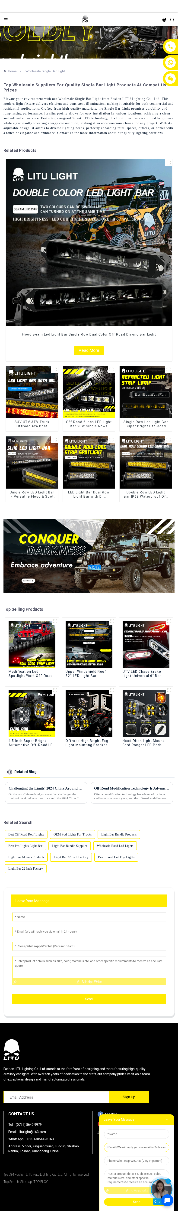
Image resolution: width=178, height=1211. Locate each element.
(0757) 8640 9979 (29, 1124)
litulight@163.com (32, 1132)
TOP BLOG (40, 1182)
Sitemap (26, 1182)
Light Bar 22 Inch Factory (25, 868)
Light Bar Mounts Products (26, 857)
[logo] (85, 19)
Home (12, 71)
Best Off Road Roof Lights (26, 834)
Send (89, 999)
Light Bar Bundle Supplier (69, 846)
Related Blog (25, 772)
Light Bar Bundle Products (119, 834)
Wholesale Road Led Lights (115, 846)
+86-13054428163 (40, 1139)
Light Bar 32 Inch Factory (71, 857)
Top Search (11, 1182)
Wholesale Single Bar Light (45, 71)
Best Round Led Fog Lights (116, 857)
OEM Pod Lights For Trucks (73, 834)
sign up (129, 1097)
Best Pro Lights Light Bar (25, 846)
